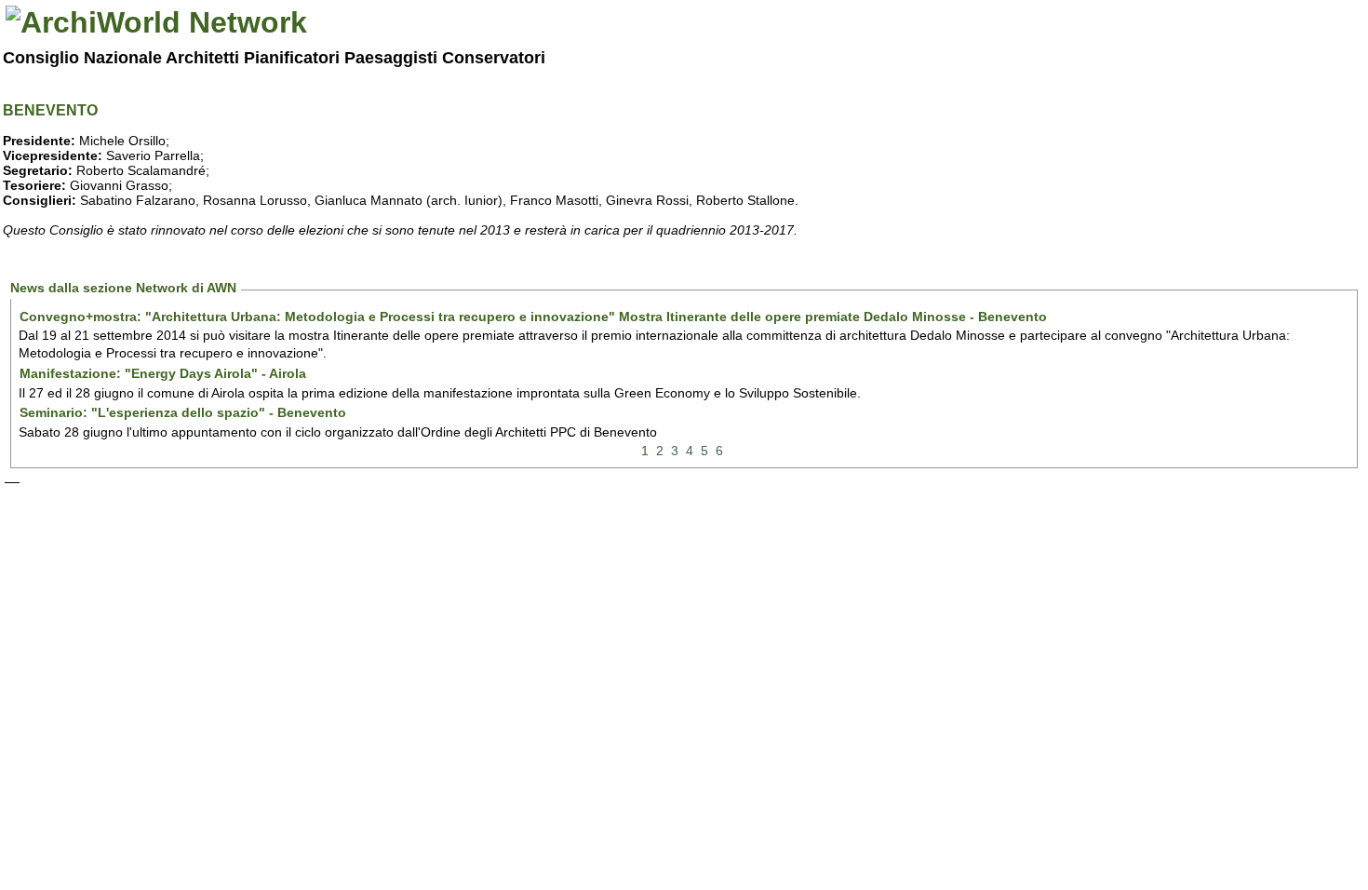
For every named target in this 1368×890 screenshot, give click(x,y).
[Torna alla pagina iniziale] (156, 22)
